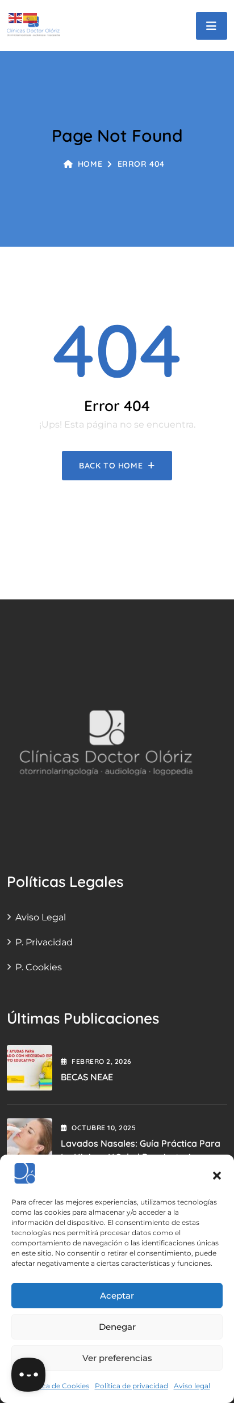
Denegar (117, 1326)
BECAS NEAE (87, 1077)
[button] (217, 1174)
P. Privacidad (44, 942)
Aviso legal (192, 1385)
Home (90, 164)
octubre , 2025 (104, 1127)
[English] (16, 17)
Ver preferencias (117, 1358)
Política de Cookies (56, 1385)
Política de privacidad (131, 1385)
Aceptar (117, 1295)
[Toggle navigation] (211, 26)
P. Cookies (38, 967)
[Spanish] (30, 17)
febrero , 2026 (101, 1061)
